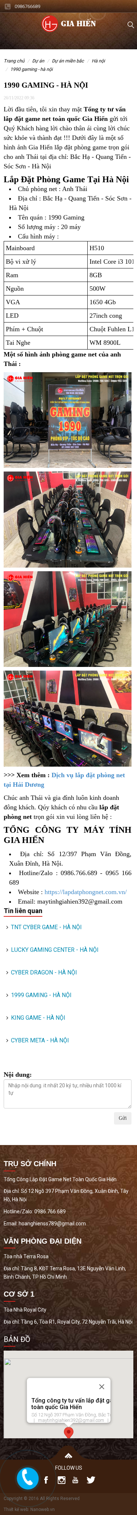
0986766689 (27, 6)
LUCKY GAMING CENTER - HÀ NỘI (55, 949)
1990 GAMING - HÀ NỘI (31, 69)
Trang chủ (14, 61)
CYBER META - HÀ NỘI (40, 1040)
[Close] (101, 1387)
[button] (68, 1433)
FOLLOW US (68, 1468)
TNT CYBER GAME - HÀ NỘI (46, 927)
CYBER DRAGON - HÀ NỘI (44, 972)
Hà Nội (98, 61)
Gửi (123, 1118)
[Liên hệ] (27, 1476)
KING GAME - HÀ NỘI (38, 1017)
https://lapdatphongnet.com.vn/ (86, 892)
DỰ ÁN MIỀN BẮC (68, 61)
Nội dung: (18, 1074)
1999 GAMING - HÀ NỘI (41, 995)
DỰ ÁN (38, 61)
